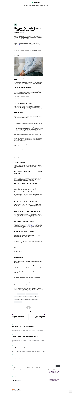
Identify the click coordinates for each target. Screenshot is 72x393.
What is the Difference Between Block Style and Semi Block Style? (26, 367)
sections (22, 299)
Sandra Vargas (17, 32)
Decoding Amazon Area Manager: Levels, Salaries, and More (24, 347)
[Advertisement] (36, 13)
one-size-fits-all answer (20, 44)
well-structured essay (35, 299)
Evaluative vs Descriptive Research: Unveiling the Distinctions (25, 336)
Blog (18, 21)
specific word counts (27, 299)
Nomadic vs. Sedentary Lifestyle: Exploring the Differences (54, 380)
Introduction (14, 378)
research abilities (17, 299)
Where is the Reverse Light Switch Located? (54, 378)
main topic (24, 296)
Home (15, 21)
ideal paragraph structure (18, 296)
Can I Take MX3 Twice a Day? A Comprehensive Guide (54, 382)
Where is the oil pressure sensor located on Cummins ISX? (24, 326)
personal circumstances (31, 225)
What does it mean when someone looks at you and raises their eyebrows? (27, 357)
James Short (14, 380)
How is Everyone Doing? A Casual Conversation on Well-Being (54, 372)
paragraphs (36, 296)
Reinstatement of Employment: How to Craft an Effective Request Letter (54, 374)
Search (58, 365)
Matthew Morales (15, 358)
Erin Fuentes (14, 369)
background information (26, 122)
